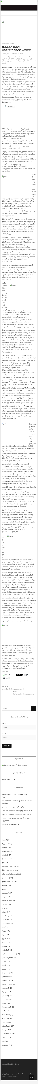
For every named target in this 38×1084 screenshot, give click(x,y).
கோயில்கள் (5, 919)
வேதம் (4, 1041)
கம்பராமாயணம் (7, 900)
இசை (3, 862)
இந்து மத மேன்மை (8, 870)
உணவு (4, 889)
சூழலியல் (5, 938)
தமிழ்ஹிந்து (5, 1074)
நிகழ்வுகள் (5, 973)
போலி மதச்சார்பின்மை (10, 59)
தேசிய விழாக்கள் (7, 957)
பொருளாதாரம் (6, 1007)
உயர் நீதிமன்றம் (21, 61)
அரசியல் (12, 43)
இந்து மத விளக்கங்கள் (9, 874)
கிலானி (5, 57)
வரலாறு (4, 1022)
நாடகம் (4, 969)
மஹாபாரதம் (6, 1014)
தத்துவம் (4, 946)
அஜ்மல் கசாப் (11, 57)
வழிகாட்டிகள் (6, 1026)
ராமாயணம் (5, 1018)
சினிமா (4, 931)
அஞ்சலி (4, 840)
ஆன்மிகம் (5, 859)
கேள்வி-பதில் (6, 916)
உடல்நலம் (4, 885)
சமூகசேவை (6, 923)
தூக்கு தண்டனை (12, 61)
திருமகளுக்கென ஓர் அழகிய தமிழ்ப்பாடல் (15, 807)
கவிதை (4, 912)
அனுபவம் (5, 844)
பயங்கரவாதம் (5, 43)
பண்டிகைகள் (6, 980)
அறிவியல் (5, 855)
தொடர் (4, 965)
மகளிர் (4, 1011)
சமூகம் (4, 927)
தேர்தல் (4, 961)
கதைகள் (4, 897)
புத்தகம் (4, 999)
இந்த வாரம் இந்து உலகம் (10, 866)
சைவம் (4, 942)
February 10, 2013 (17, 53)
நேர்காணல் (5, 976)
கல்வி (3, 908)
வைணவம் (5, 1045)
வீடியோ (4, 1037)
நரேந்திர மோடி (20, 59)
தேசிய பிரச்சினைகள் (9, 954)
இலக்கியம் (5, 878)
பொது (4, 1003)
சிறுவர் (4, 935)
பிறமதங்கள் (5, 992)
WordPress (30, 1074)
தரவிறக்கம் (5, 950)
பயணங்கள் (5, 988)
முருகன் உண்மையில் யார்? (10, 824)
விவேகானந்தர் (6, 1033)
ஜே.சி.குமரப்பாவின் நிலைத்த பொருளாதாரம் (16, 814)
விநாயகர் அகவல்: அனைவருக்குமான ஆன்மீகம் (17, 810)
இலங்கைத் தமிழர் (7, 881)
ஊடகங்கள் (5, 893)
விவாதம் (4, 1030)
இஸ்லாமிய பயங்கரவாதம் (21, 57)
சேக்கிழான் (6, 53)
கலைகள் (4, 904)
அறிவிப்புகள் (6, 851)
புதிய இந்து (5, 995)
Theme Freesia (22, 1074)
